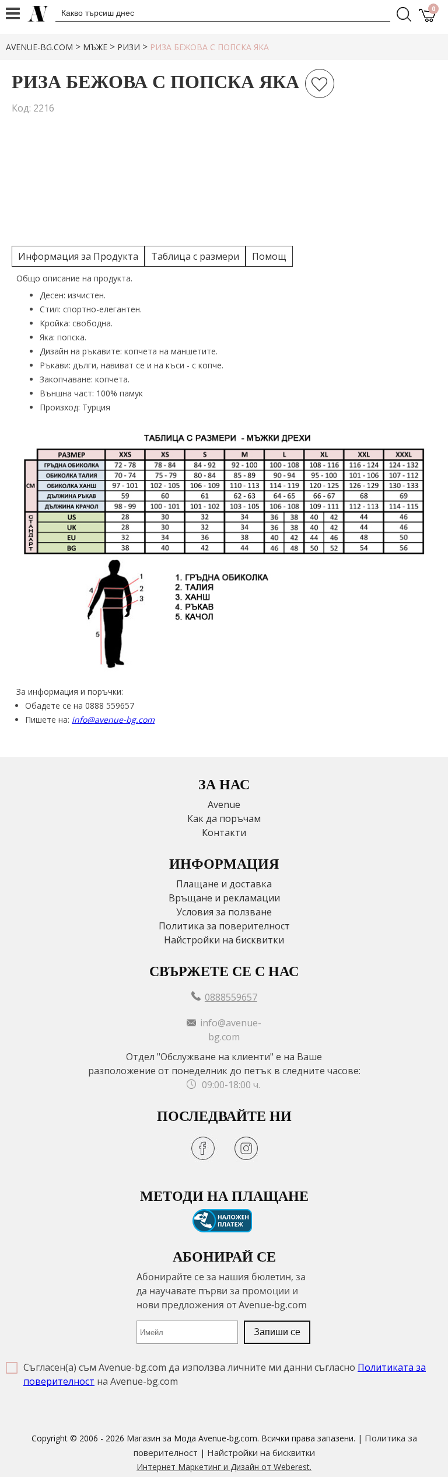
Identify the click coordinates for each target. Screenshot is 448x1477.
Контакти (224, 832)
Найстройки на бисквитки (224, 939)
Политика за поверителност (224, 925)
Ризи (128, 47)
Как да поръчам (224, 818)
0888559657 (231, 997)
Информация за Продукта (78, 256)
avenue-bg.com (39, 47)
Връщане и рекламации (224, 897)
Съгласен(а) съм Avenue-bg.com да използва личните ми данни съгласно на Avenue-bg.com (224, 1374)
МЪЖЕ (95, 47)
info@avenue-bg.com (113, 719)
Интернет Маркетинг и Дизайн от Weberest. (224, 1466)
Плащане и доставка (224, 883)
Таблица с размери (195, 256)
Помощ (269, 256)
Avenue (224, 804)
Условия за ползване (224, 911)
